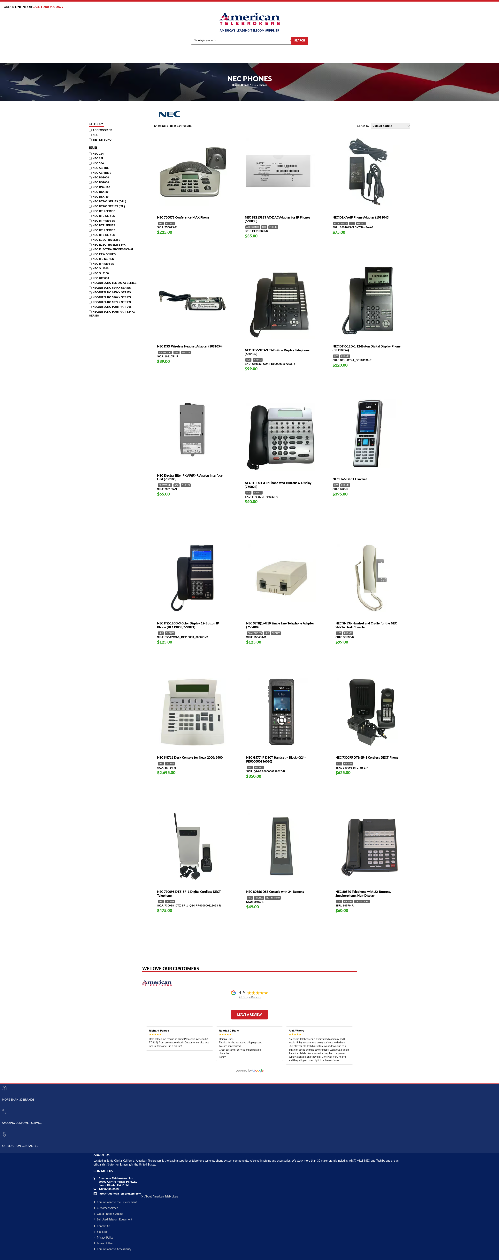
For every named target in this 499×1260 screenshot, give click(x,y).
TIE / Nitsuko (273, 898)
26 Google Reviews (250, 997)
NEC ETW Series (104, 254)
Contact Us (103, 1226)
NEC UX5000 (101, 278)
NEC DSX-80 (101, 191)
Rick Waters (296, 1030)
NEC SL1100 (101, 268)
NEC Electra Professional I (114, 249)
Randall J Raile (229, 1030)
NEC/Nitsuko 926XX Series (112, 297)
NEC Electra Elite (106, 239)
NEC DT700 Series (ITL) (109, 206)
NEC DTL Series (104, 215)
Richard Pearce (159, 1030)
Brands (245, 85)
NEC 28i (98, 158)
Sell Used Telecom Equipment (114, 1219)
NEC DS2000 (101, 182)
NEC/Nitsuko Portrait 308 (112, 306)
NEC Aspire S (102, 172)
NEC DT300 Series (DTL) (109, 201)
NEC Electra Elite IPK (109, 244)
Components (255, 633)
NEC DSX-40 (101, 196)
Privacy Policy (105, 1237)
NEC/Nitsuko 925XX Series (112, 292)
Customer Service (107, 1208)
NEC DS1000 (101, 177)
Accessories (252, 227)
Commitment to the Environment (117, 1202)
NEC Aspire (101, 167)
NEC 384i (98, 163)
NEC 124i (98, 153)
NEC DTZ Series (104, 234)
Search (299, 40)
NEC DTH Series (104, 211)
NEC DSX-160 (101, 187)
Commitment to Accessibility (114, 1249)
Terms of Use (104, 1243)
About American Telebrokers (161, 1196)
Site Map (102, 1232)
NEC (254, 85)
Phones (170, 223)
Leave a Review (249, 1014)
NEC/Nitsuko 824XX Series (112, 287)
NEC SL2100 (101, 273)
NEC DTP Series (104, 220)
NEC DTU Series (104, 230)
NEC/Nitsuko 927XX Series (112, 301)
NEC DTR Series (104, 225)
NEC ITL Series (103, 258)
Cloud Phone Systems (110, 1214)
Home (235, 85)
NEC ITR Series (103, 263)
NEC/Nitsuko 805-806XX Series (114, 282)
